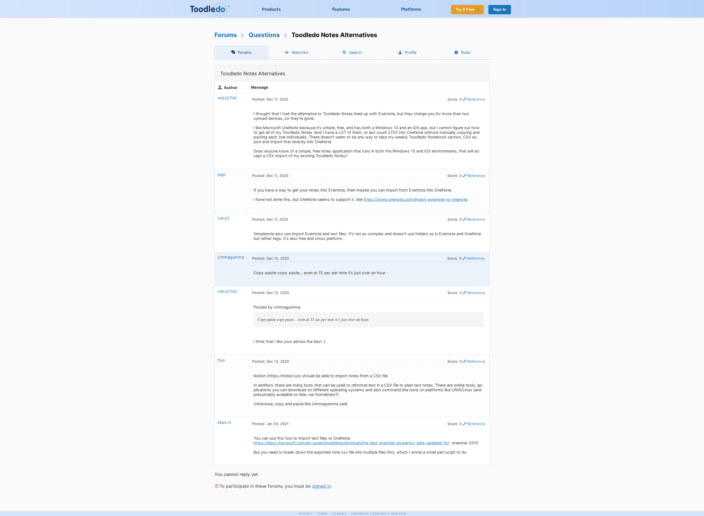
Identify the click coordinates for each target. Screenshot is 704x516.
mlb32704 (227, 98)
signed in (321, 486)
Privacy (305, 513)
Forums (226, 34)
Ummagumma (231, 257)
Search (355, 52)
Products (271, 9)
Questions (264, 34)
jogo (222, 174)
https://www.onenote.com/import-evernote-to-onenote (415, 199)
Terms (322, 513)
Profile (410, 52)
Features (341, 9)
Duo (221, 360)
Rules (466, 52)
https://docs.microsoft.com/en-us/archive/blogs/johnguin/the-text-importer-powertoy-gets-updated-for (351, 442)
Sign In (499, 9)
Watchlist (300, 52)
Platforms (411, 9)
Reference (476, 99)
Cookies (339, 513)
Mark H (224, 422)
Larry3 (223, 218)
